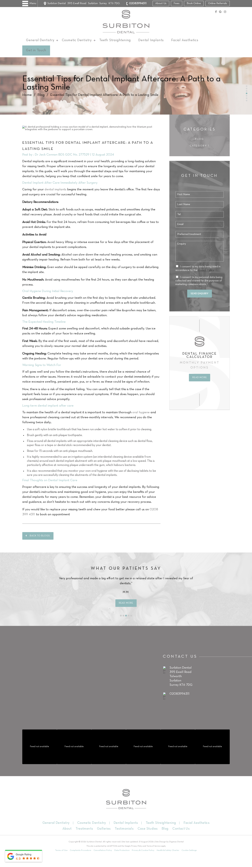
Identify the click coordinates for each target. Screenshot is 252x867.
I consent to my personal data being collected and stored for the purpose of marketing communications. (198, 281)
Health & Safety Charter (168, 850)
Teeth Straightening (115, 40)
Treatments (84, 828)
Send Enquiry (199, 294)
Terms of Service (154, 846)
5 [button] (131, 615)
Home (27, 95)
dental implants (55, 189)
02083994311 (138, 3)
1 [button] (121, 615)
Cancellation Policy (103, 850)
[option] (200, 354)
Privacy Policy (206, 270)
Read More (199, 369)
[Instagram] (225, 12)
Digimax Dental (176, 842)
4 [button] (128, 615)
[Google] (220, 12)
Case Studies (148, 828)
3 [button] (126, 615)
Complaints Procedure (80, 850)
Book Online (194, 3)
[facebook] (216, 12)
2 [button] (123, 615)
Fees (176, 3)
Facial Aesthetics (184, 40)
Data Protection (122, 850)
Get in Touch (36, 50)
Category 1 (199, 146)
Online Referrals (217, 3)
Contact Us (181, 828)
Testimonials (124, 828)
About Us (160, 3)
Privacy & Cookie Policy (143, 850)
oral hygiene (141, 412)
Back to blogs (40, 536)
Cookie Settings (189, 850)
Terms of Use (61, 850)
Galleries (104, 828)
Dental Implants (151, 40)
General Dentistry (40, 40)
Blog (41, 95)
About (67, 828)
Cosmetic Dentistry (77, 40)
